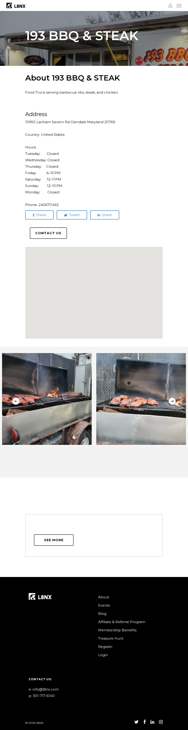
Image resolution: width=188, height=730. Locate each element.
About (103, 597)
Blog (102, 613)
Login (103, 655)
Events (104, 605)
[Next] (172, 401)
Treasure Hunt (110, 638)
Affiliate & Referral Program (121, 622)
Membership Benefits (117, 630)
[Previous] (15, 401)
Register (105, 646)
